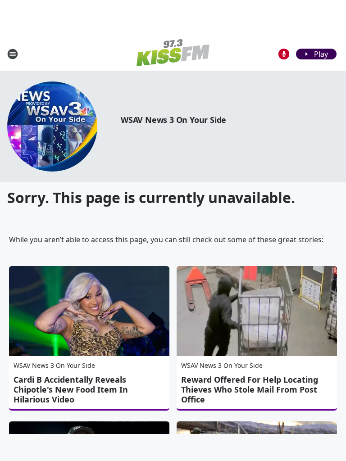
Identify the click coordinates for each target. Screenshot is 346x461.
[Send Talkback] (283, 54)
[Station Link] (173, 53)
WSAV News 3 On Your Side (173, 119)
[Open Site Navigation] (12, 54)
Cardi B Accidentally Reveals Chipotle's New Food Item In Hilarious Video (71, 389)
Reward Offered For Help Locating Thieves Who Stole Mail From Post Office (249, 389)
